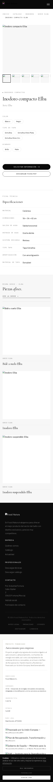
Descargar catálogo (13, 572)
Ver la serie (11, 296)
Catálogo (17, 14)
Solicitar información (25, 167)
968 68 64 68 (11, 600)
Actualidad (9, 554)
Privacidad (28, 624)
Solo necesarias (26, 768)
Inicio (6, 14)
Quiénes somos (12, 545)
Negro (18, 121)
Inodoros (29, 14)
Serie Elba (43, 14)
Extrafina (8, 133)
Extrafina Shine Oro (12, 138)
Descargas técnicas (13, 568)
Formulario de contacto (15, 605)
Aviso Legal (13, 624)
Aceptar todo (26, 777)
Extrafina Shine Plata (26, 133)
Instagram (20, 629)
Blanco (7, 121)
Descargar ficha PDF (26, 174)
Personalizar (26, 773)
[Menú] (48, 4)
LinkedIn (34, 629)
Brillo (7, 149)
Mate (17, 149)
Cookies (41, 624)
